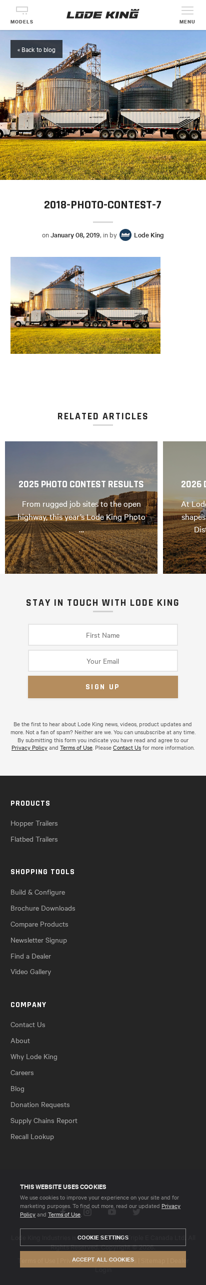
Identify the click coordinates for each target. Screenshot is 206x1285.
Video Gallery (30, 971)
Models (22, 21)
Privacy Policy (30, 747)
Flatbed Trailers (34, 839)
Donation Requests (40, 1104)
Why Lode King (34, 1056)
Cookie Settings (103, 1237)
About (20, 1040)
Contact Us (127, 747)
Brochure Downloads (43, 908)
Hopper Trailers (34, 823)
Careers (22, 1072)
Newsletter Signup (38, 940)
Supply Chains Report (44, 1120)
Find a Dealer (30, 956)
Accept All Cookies (103, 1259)
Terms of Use (64, 1214)
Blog (17, 1088)
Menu (188, 21)
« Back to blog (37, 48)
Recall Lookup (32, 1136)
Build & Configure (37, 892)
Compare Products (39, 924)
